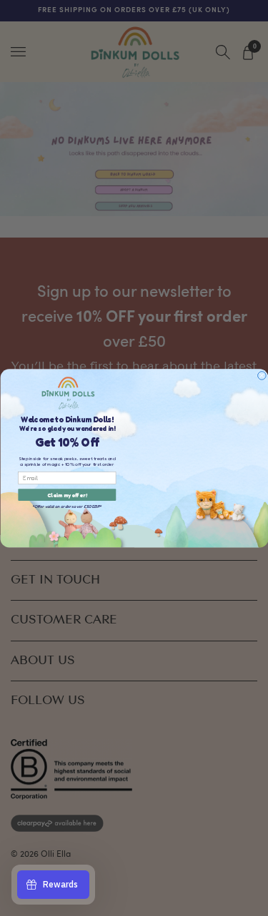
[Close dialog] (261, 375)
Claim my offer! (67, 495)
